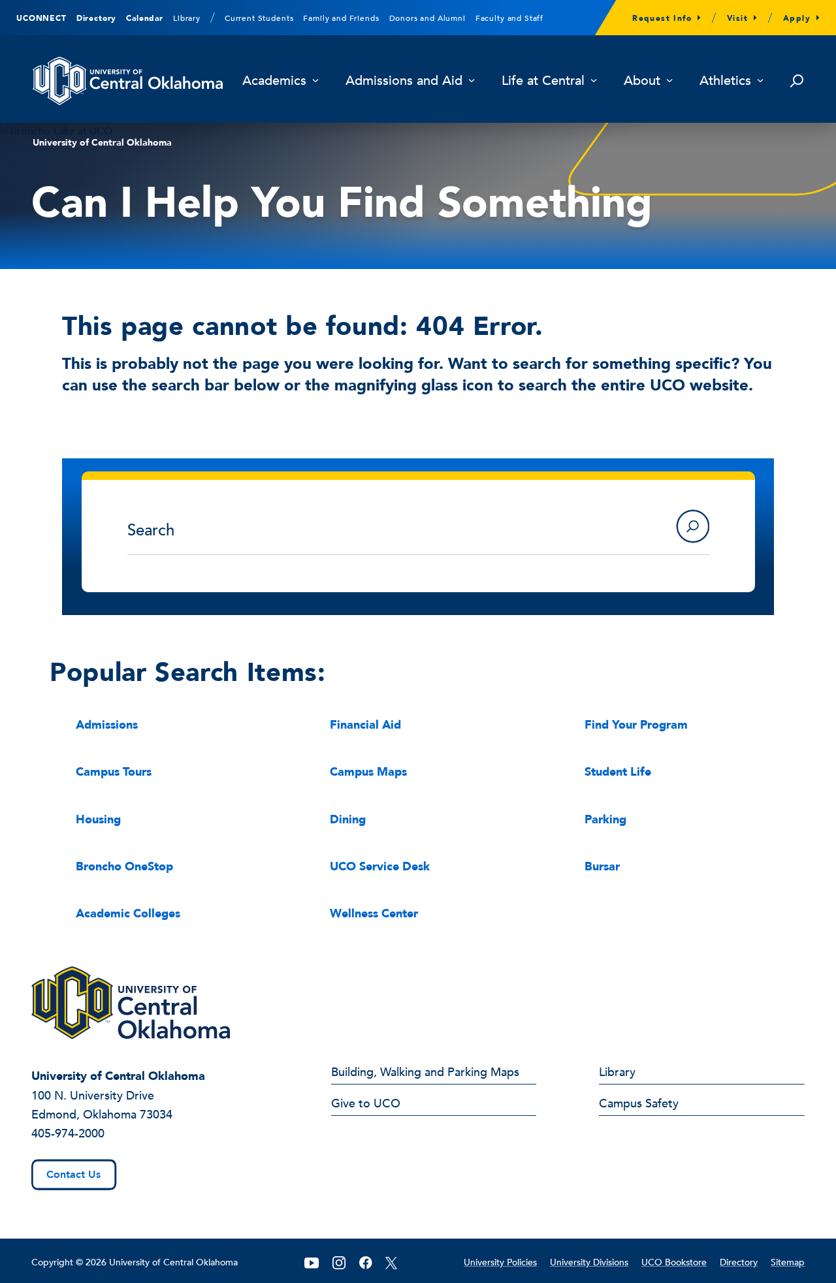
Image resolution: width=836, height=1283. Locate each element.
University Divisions (589, 1262)
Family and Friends (341, 18)
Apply (797, 18)
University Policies (500, 1262)
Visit (737, 18)
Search (693, 526)
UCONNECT (41, 18)
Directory (96, 18)
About (642, 81)
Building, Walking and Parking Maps (425, 1073)
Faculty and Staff (509, 18)
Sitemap (788, 1262)
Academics (274, 81)
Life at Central (543, 81)
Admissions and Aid (404, 81)
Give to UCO (365, 1105)
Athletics (725, 81)
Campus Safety (639, 1105)
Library (187, 18)
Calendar (144, 18)
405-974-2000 (67, 1134)
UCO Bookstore (674, 1262)
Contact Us (73, 1174)
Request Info (662, 18)
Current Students (259, 18)
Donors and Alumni (427, 18)
